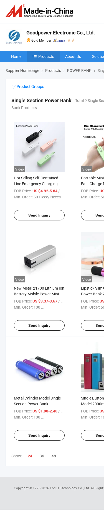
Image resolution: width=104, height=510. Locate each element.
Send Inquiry (39, 215)
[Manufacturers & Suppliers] (40, 10)
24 (30, 456)
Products (46, 56)
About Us (73, 56)
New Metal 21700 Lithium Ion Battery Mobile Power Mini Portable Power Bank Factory (39, 293)
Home (16, 56)
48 (54, 455)
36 (42, 455)
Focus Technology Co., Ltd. (70, 488)
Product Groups (30, 86)
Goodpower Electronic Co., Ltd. (60, 33)
